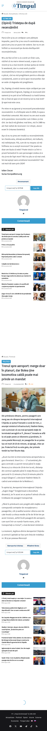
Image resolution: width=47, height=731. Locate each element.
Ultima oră (23, 14)
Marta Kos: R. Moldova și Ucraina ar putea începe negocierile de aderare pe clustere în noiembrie (16, 276)
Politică (19, 717)
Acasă (5, 14)
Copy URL (36, 188)
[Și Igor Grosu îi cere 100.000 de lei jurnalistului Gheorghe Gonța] (39, 296)
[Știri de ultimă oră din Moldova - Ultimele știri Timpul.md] (23, 5)
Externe (38, 717)
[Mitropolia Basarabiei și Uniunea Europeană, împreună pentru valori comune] (39, 257)
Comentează (23, 220)
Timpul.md (7, 32)
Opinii (25, 717)
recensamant (24, 181)
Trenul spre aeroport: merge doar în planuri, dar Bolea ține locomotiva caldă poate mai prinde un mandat (16, 236)
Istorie (31, 717)
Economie (15, 721)
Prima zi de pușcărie (8, 245)
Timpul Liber (25, 721)
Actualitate (13, 14)
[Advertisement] (23, 327)
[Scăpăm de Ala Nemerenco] (39, 267)
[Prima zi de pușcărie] (39, 247)
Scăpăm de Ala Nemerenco (10, 264)
